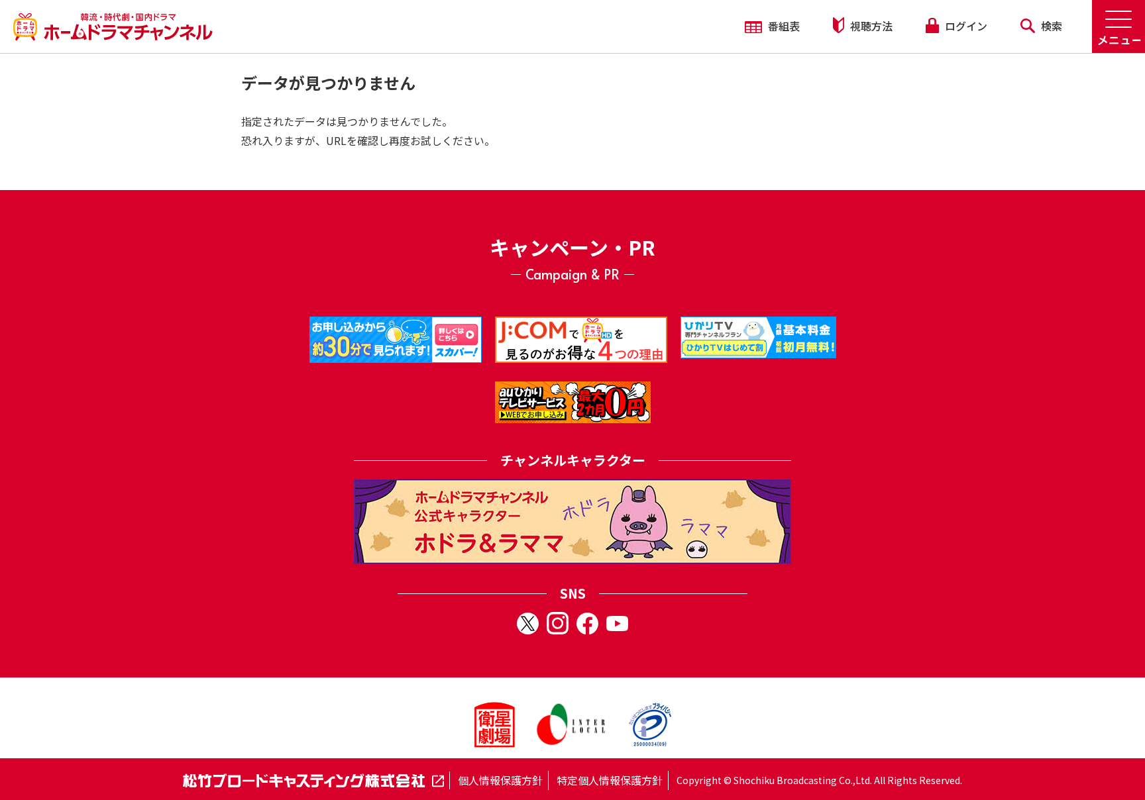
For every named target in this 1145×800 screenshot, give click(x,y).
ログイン (964, 26)
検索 (1050, 26)
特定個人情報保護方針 (610, 780)
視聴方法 (870, 26)
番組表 (782, 26)
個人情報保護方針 (500, 780)
